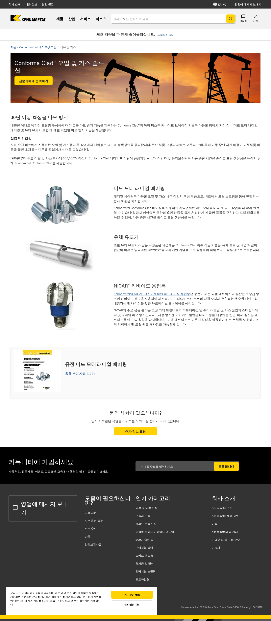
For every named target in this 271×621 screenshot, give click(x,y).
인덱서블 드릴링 (146, 571)
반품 (87, 536)
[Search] (230, 18)
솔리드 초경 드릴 (146, 524)
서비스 (85, 18)
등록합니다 (226, 466)
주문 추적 (91, 528)
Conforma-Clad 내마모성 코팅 (37, 47)
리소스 (101, 18)
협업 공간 (48, 4)
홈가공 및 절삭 (145, 563)
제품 (59, 18)
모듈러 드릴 (143, 516)
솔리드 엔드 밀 (145, 555)
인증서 (216, 547)
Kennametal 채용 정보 (225, 516)
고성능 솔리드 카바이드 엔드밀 (155, 532)
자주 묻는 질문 (94, 520)
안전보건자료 (93, 544)
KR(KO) (223, 4)
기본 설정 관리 (132, 604)
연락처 (243, 21)
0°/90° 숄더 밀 (144, 539)
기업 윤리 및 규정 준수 (226, 539)
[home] (28, 20)
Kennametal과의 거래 (225, 532)
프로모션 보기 (166, 34)
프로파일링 (142, 579)
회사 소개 (14, 4)
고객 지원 (91, 513)
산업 (71, 18)
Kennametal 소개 (222, 508)
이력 (214, 524)
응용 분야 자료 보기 (79, 373)
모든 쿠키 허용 (132, 595)
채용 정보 (31, 4)
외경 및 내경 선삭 (146, 508)
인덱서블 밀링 (144, 547)
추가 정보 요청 (135, 431)
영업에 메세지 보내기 (248, 4)
